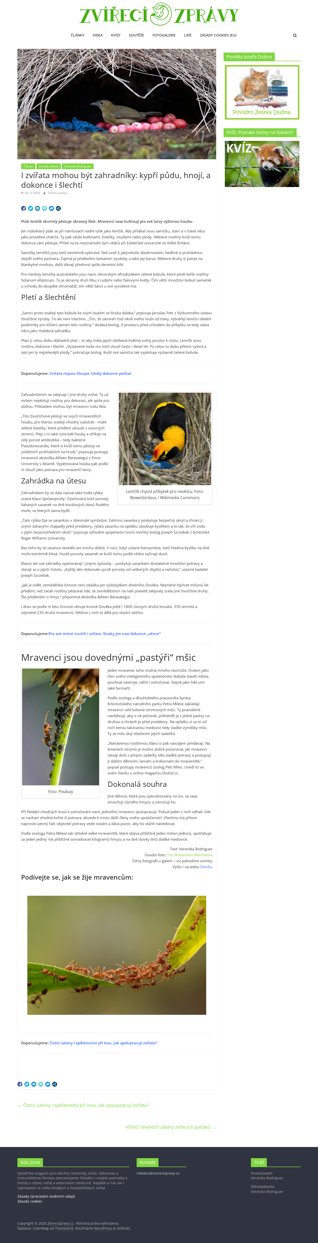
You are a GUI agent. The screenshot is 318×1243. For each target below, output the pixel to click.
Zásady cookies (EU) (218, 35)
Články (77, 35)
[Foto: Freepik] (117, 955)
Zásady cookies (29, 1201)
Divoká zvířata (48, 166)
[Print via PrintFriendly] (44, 208)
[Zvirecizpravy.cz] (159, 5)
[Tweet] (30, 208)
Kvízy (115, 35)
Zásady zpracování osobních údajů (46, 1196)
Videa (98, 35)
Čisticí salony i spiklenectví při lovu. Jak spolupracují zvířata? (103, 1042)
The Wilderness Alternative (189, 854)
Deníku (206, 866)
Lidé (188, 35)
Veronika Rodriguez (77, 166)
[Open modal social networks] (58, 208)
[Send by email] (37, 208)
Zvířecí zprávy (57, 193)
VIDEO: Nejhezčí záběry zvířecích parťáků (170, 1127)
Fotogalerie (164, 35)
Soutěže (136, 35)
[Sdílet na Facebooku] (23, 208)
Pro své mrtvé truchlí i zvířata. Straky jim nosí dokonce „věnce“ (105, 633)
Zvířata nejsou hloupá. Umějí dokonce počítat (90, 373)
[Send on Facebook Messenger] (51, 208)
